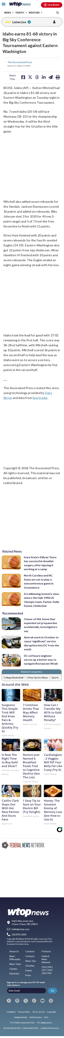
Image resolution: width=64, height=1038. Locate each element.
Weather (34, 13)
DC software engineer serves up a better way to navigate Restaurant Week (41, 659)
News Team (15, 964)
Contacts (29, 956)
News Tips (30, 961)
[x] (26, 1001)
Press (28, 975)
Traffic (19, 13)
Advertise (14, 973)
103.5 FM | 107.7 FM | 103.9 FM (47, 970)
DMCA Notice (36, 1017)
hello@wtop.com (20, 929)
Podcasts (46, 951)
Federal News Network (46, 959)
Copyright (51, 1012)
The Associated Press (20, 62)
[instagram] (17, 1001)
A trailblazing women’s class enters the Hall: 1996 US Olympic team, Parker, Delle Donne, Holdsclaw (41, 599)
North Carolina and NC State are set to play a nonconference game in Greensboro (38, 581)
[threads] (51, 1001)
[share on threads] (37, 77)
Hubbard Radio (20, 1017)
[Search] (57, 12)
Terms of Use (38, 1012)
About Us (14, 951)
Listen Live (19, 22)
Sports (55, 677)
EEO (46, 1017)
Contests (29, 951)
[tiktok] (34, 1001)
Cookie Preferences (50, 1028)
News (7, 13)
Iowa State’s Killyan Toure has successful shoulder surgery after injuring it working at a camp (40, 563)
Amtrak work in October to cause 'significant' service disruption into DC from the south (41, 643)
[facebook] (9, 1001)
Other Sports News (37, 677)
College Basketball (13, 677)
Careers (13, 968)
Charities (29, 965)
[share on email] (50, 77)
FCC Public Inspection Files (22, 1022)
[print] (58, 77)
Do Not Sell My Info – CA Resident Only (20, 1028)
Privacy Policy (24, 1012)
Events (28, 970)
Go (52, 990)
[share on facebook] (23, 77)
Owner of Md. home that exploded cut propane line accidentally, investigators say (40, 625)
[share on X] (30, 77)
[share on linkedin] (44, 77)
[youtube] (42, 1001)
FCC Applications (44, 1022)
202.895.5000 (19, 934)
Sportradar (39, 398)
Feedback (11, 1012)
